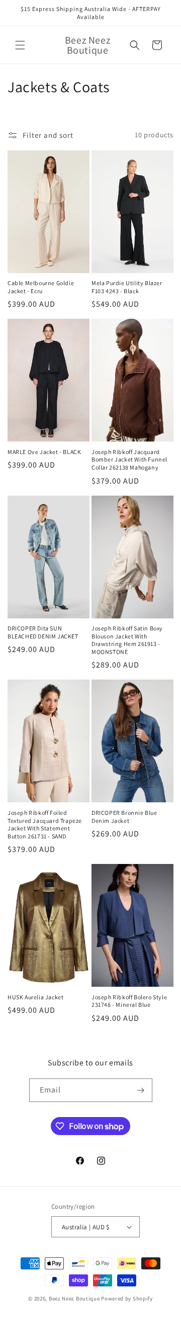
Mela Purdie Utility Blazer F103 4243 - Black (127, 287)
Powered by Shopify (127, 1298)
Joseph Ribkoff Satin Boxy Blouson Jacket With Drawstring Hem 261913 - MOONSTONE (127, 639)
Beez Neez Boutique (75, 1298)
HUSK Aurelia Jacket (35, 997)
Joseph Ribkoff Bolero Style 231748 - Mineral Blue (129, 1001)
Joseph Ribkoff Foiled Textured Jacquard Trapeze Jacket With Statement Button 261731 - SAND (45, 824)
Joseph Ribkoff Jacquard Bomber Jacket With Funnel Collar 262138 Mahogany (129, 459)
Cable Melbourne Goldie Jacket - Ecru (41, 287)
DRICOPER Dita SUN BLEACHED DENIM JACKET (43, 632)
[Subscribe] (141, 1090)
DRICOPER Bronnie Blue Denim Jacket (124, 816)
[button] (20, 45)
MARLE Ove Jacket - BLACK (44, 452)
